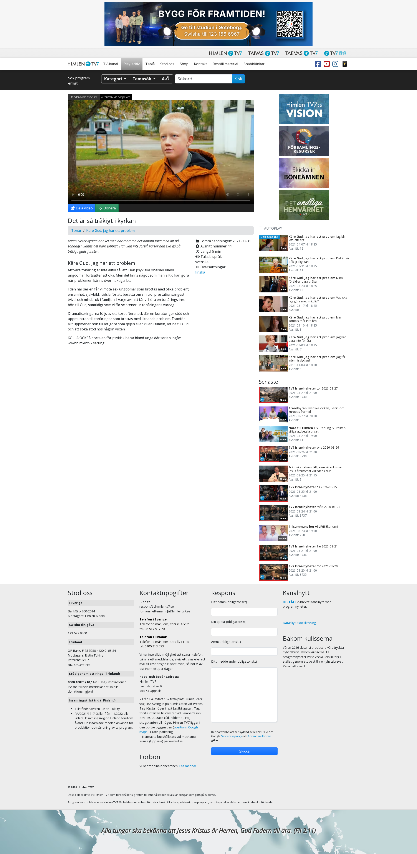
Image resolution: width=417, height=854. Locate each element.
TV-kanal (110, 63)
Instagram (336, 64)
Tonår (76, 230)
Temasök (142, 79)
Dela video (84, 208)
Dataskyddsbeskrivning (299, 623)
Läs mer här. (188, 766)
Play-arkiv (132, 63)
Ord (345, 64)
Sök (238, 79)
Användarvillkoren (259, 736)
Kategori (113, 79)
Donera (109, 208)
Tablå (150, 63)
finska (200, 272)
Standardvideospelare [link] (84, 97)
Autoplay (273, 228)
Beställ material (225, 63)
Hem (84, 64)
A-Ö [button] (165, 79)
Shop (184, 63)
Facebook (319, 64)
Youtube (327, 64)
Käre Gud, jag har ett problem (110, 230)
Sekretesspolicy (231, 736)
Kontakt (200, 63)
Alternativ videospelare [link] (116, 97)
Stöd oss (167, 63)
